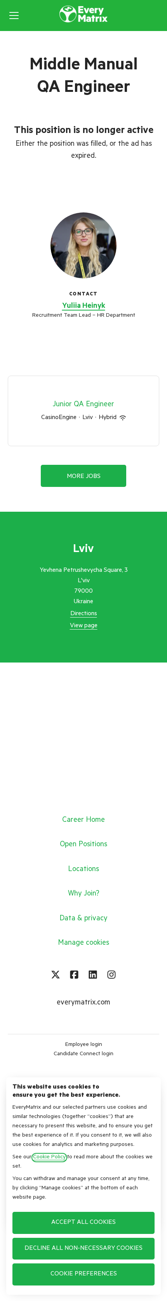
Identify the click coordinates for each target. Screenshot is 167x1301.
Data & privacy (83, 919)
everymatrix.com (83, 1003)
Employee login (83, 1045)
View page (83, 626)
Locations (83, 870)
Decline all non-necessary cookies (83, 1248)
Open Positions (83, 845)
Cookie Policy (49, 1157)
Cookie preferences (83, 1274)
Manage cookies (83, 943)
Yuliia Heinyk (83, 306)
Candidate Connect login (83, 1054)
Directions (83, 614)
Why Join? (83, 894)
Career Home (83, 820)
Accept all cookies (83, 1222)
